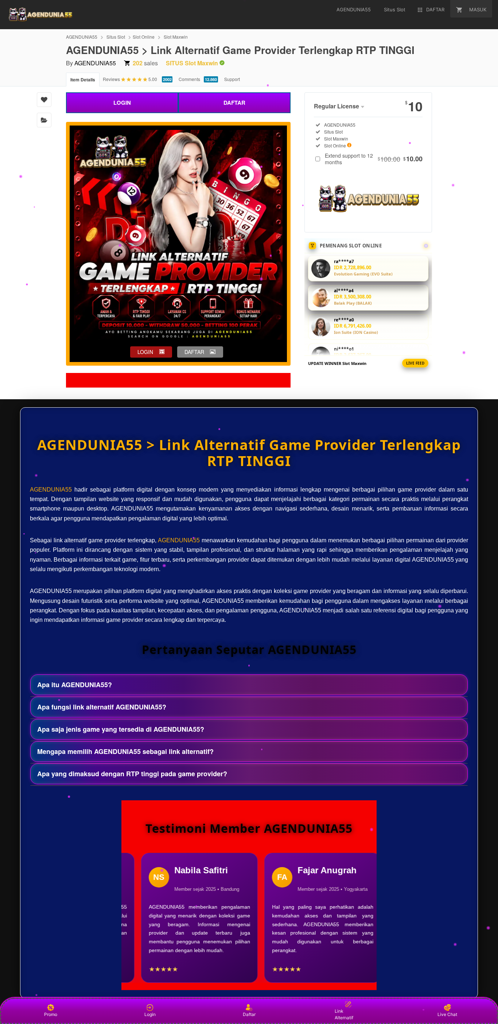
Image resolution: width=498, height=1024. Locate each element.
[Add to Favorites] (44, 99)
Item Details (82, 79)
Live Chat (447, 1014)
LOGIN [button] (145, 351)
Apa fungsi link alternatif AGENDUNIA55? (101, 707)
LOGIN (122, 103)
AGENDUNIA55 (81, 37)
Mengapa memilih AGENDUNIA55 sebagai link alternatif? (125, 751)
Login (150, 1014)
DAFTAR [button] (194, 351)
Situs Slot (115, 37)
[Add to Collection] (44, 120)
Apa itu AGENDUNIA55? (74, 684)
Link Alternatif (344, 1014)
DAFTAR (234, 103)
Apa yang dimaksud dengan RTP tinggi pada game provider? (132, 773)
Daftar (249, 1014)
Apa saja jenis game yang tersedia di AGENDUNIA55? (120, 729)
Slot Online (144, 37)
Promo (50, 1014)
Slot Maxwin (176, 37)
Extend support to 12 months (374, 158)
